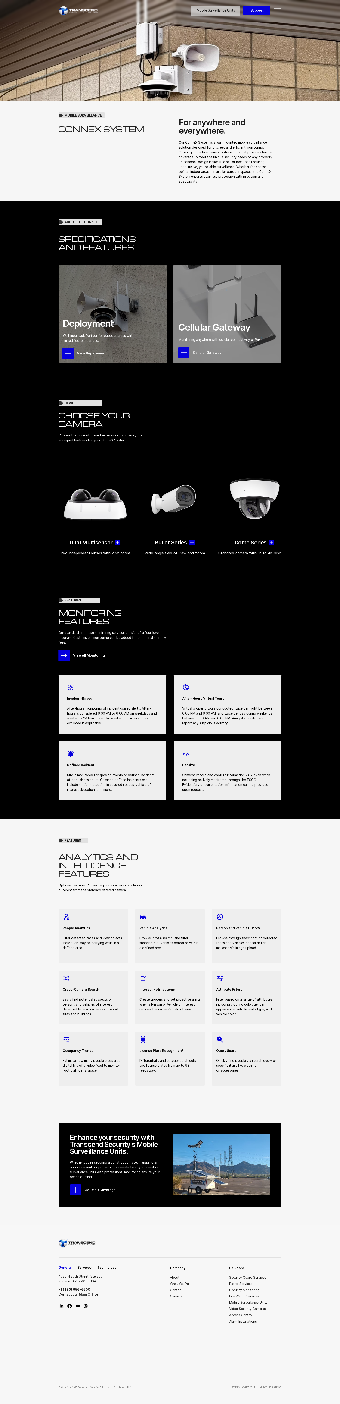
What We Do (179, 1284)
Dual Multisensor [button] (90, 542)
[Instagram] (85, 1306)
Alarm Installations (243, 1321)
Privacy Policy (125, 1387)
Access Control (241, 1315)
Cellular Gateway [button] (207, 352)
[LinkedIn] (61, 1306)
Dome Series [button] (250, 542)
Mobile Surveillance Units (248, 1302)
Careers (176, 1296)
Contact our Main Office (78, 1294)
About (174, 1277)
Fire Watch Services (244, 1296)
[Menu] (277, 11)
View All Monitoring (89, 655)
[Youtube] (77, 1306)
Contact (176, 1290)
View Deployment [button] (91, 353)
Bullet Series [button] (171, 542)
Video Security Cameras (247, 1309)
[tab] (65, 1267)
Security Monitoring (244, 1290)
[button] (184, 353)
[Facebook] (69, 1306)
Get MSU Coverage (100, 1190)
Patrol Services (240, 1284)
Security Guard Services (247, 1277)
